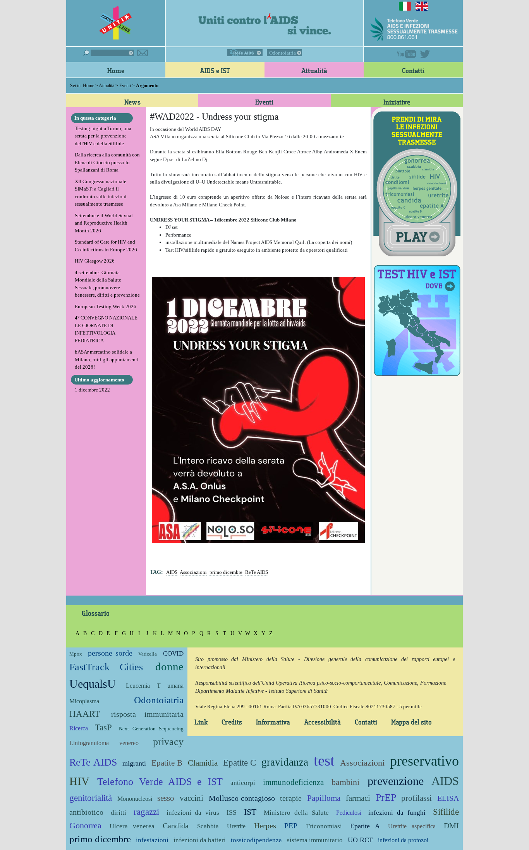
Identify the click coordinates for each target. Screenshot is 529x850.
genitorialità (90, 798)
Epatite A (365, 826)
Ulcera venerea (132, 826)
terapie (291, 798)
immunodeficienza (293, 782)
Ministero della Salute (296, 812)
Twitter (424, 54)
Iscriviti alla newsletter (142, 53)
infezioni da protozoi (403, 840)
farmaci (358, 797)
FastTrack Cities (106, 667)
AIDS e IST (215, 70)
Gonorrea (85, 825)
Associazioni (193, 572)
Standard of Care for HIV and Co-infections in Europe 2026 (106, 245)
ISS (232, 812)
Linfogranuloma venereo (104, 743)
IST (250, 812)
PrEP (386, 797)
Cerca (108, 53)
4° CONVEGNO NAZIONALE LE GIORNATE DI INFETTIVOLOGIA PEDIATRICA (106, 329)
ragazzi (146, 812)
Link (201, 722)
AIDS (171, 572)
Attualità (314, 70)
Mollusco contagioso (242, 798)
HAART (84, 714)
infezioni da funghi (397, 812)
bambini (345, 782)
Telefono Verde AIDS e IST (159, 781)
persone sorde (110, 653)
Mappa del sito (411, 722)
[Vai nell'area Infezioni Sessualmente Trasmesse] (416, 183)
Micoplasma (84, 701)
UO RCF (360, 840)
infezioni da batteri (199, 840)
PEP (290, 826)
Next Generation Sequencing (151, 729)
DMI (451, 826)
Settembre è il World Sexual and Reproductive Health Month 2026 (104, 223)
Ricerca (78, 728)
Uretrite (236, 826)
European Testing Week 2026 (105, 306)
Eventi (125, 85)
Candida (176, 826)
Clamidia (203, 762)
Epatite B (166, 762)
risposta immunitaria (147, 714)
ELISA (448, 798)
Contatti (413, 70)
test (324, 760)
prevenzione (396, 780)
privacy (168, 741)
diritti (118, 812)
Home (115, 70)
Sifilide (446, 812)
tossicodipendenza (256, 840)
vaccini (191, 797)
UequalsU (92, 683)
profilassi (416, 797)
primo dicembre (226, 572)
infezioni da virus (193, 812)
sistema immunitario (315, 840)
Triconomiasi (324, 826)
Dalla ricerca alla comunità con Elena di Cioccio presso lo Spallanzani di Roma (107, 162)
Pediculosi (348, 812)
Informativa (273, 722)
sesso (165, 797)
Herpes (265, 826)
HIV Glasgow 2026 (95, 261)
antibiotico (86, 812)
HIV (79, 781)
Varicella (147, 654)
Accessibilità (322, 722)
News (132, 102)
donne (169, 667)
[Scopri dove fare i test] (416, 319)
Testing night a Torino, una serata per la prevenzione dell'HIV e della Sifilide (103, 135)
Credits (232, 722)
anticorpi (242, 782)
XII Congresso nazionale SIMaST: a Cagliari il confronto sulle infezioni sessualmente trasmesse (101, 193)
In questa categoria (95, 118)
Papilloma (323, 797)
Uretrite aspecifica (411, 826)
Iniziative (396, 102)
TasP (103, 727)
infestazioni (152, 840)
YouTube (406, 54)
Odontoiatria (282, 53)
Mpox (75, 654)
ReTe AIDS (245, 52)
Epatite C (239, 762)
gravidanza (284, 762)
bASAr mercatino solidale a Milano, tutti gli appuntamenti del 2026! (107, 359)
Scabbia (208, 826)
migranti (134, 763)
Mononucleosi (134, 798)
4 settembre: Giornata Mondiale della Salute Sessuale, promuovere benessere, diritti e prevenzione (107, 284)
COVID (173, 653)
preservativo (424, 761)
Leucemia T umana (155, 685)
